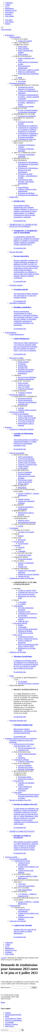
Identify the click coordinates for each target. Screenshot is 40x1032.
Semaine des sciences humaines (28, 574)
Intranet (7, 24)
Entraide (21, 536)
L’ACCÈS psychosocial (26, 421)
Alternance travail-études (26, 402)
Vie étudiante (13, 528)
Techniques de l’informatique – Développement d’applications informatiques (28, 164)
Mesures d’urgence (11, 1024)
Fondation (8, 14)
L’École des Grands (24, 555)
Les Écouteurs (23, 468)
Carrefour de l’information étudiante (21, 429)
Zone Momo (9, 12)
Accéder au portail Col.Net (27, 590)
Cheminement (18, 606)
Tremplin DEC (23, 367)
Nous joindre (9, 16)
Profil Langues (23, 54)
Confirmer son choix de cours (28, 592)
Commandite (22, 627)
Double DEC (13, 197)
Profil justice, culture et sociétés (28, 70)
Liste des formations (24, 765)
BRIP (7, 1016)
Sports (11, 676)
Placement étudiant (24, 474)
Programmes (9, 35)
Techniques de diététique (26, 193)
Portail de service (11, 10)
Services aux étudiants (16, 412)
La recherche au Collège (13, 1018)
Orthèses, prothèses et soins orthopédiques (27, 190)
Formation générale (15, 285)
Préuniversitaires (14, 37)
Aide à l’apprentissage (25, 416)
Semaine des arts (23, 576)
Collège (7, 4)
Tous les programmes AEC (27, 748)
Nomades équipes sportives (27, 410)
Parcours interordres (16, 252)
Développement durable (13, 1015)
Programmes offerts (24, 777)
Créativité (17, 545)
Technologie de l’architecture (27, 126)
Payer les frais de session (26, 594)
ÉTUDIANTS (18, 781)
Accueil (3, 958)
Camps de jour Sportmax (26, 886)
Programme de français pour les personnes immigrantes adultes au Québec (28, 796)
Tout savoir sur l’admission (27, 377)
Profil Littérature (23, 48)
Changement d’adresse (25, 637)
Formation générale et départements (25, 372)
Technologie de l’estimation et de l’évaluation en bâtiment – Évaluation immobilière (28, 135)
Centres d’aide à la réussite (27, 418)
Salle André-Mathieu (25, 890)
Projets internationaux (25, 400)
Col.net (3, 29)
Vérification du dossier (25, 633)
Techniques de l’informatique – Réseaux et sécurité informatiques (28, 170)
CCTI (7, 6)
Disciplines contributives (17, 303)
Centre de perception (25, 482)
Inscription (21, 758)
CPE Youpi (21, 884)
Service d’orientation (25, 472)
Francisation (18, 792)
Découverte (22, 540)
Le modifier (22, 604)
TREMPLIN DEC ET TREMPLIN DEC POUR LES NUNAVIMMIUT (23, 225)
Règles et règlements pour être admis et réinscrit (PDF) (28, 645)
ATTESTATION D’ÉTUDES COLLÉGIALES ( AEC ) (24, 745)
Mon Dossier (9, 1026)
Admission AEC (23, 750)
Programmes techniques (17, 83)
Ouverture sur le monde (26, 532)
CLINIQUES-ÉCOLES (22, 861)
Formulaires (22, 790)
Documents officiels (20, 623)
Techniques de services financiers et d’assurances (26, 88)
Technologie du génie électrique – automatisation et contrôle (27, 176)
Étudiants (8, 427)
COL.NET (8, 20)
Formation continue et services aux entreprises (20, 738)
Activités (21, 408)
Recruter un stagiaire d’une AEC (20, 800)
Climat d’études (23, 466)
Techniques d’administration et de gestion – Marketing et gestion (28, 102)
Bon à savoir (18, 635)
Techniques (22, 364)
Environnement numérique (27, 522)
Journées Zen (22, 567)
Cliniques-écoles (14, 905)
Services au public (11, 857)
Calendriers (9, 3)
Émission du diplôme (25, 631)
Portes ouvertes (23, 383)
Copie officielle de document (27, 629)
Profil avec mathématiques (27, 72)
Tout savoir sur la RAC (26, 779)
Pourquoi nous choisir (25, 767)
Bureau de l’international (13, 1020)
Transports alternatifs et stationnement (25, 508)
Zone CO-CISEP (24, 387)
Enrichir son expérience (17, 394)
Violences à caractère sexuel (27, 464)
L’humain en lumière (25, 393)
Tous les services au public (18, 859)
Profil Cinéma (22, 47)
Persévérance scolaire (25, 480)
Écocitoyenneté (19, 542)
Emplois (8, 1013)
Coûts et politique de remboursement (25, 787)
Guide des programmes (25, 389)
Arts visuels (22, 81)
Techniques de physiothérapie (28, 195)
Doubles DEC (23, 366)
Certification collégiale (21, 760)
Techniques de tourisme (26, 106)
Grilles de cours (23, 621)
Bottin (3, 1002)
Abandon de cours (24, 612)
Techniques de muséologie (27, 116)
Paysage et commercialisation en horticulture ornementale (28, 111)
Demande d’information (26, 769)
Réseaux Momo (23, 484)
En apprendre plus (20, 221)
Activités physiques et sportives (28, 683)
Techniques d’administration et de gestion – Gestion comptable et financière (28, 97)
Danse (20, 77)
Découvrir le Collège (16, 358)
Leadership (21, 551)
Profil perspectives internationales (24, 67)
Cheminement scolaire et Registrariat (21, 578)
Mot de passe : (6, 987)
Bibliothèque (9, 8)
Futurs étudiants (10, 332)
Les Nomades (22, 681)
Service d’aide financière (26, 420)
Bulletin (20, 625)
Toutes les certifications (26, 761)
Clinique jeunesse (24, 499)
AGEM (20, 526)
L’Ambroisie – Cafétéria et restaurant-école (27, 895)
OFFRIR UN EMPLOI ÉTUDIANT (22, 831)
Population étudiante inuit (18, 720)
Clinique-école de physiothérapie (24, 864)
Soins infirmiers (23, 187)
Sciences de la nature (25, 41)
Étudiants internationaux (26, 379)
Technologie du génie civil (27, 139)
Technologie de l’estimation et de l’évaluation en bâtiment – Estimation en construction (28, 129)
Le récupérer (22, 602)
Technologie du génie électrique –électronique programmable (26, 181)
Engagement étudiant (25, 398)
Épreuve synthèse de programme (25, 641)
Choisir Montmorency (16, 334)
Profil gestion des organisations (28, 74)
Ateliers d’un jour (24, 385)
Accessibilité (9, 1022)
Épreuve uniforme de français (28, 639)
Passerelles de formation (26, 369)
